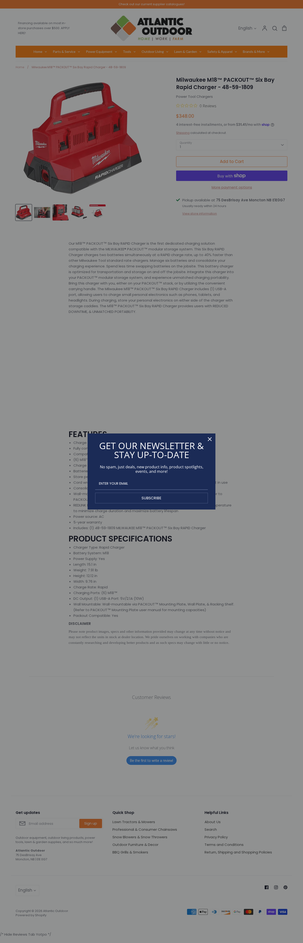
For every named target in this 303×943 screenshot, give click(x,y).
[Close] (209, 439)
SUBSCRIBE (151, 498)
